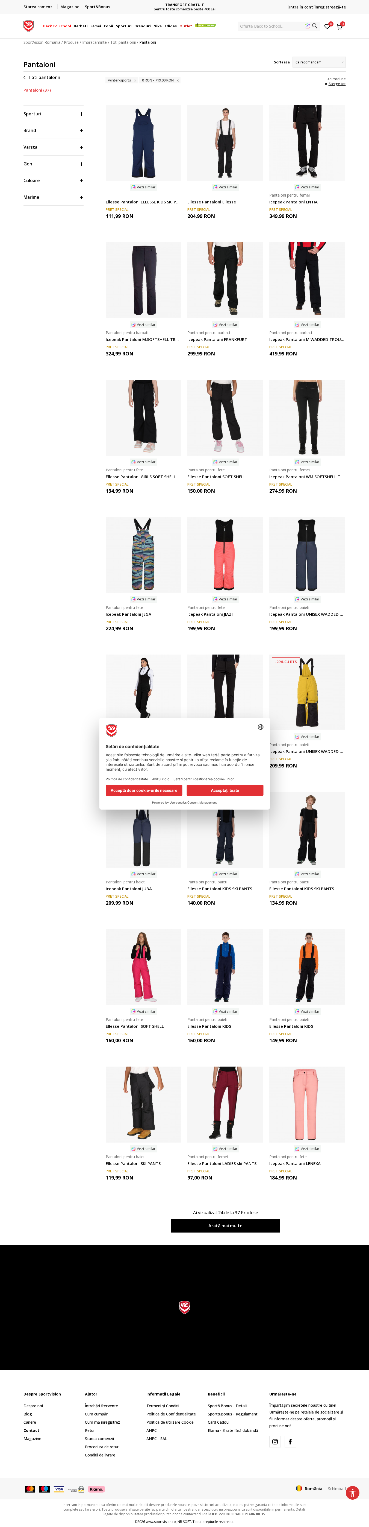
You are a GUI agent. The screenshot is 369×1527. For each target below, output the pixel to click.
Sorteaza (282, 62)
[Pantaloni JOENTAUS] (225, 693)
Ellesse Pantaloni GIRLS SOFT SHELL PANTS (144, 476)
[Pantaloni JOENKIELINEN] (144, 693)
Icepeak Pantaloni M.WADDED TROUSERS (307, 339)
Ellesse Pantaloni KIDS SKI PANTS (219, 888)
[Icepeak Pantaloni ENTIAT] (307, 143)
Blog (27, 1414)
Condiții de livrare (100, 1455)
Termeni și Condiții (162, 1405)
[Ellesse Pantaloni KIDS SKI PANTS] (225, 830)
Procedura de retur (102, 1446)
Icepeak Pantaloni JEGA (128, 614)
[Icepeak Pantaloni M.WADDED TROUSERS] (307, 280)
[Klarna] (96, 1489)
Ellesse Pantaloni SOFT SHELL (216, 476)
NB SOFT (184, 1521)
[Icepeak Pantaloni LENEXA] (307, 1105)
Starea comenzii (99, 1438)
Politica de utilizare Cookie (170, 1422)
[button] (71, 26)
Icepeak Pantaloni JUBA (129, 888)
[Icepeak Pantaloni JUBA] (144, 830)
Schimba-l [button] (337, 1488)
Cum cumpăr (96, 1414)
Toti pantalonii (123, 42)
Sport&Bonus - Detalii (227, 1405)
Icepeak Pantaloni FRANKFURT (217, 339)
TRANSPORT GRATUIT (184, 5)
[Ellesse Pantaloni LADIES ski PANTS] (225, 1105)
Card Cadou (218, 1422)
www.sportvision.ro (161, 1521)
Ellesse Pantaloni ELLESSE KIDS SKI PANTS (144, 202)
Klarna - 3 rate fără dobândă (233, 1430)
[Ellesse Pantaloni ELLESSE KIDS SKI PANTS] (144, 143)
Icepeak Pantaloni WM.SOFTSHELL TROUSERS (307, 476)
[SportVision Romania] (28, 25)
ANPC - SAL (156, 1438)
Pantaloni (37, 90)
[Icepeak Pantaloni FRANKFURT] (225, 280)
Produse (71, 42)
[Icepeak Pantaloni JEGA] (144, 555)
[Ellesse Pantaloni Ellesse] (225, 143)
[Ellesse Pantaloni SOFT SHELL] (225, 418)
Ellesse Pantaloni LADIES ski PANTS (221, 1163)
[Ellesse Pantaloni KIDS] (225, 967)
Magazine (32, 1438)
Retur (90, 1430)
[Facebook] (290, 1441)
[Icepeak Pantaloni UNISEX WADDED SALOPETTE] (307, 555)
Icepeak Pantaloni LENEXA (295, 1163)
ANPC (151, 1430)
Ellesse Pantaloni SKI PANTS (133, 1163)
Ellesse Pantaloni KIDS (209, 1026)
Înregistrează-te (330, 7)
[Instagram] (275, 1441)
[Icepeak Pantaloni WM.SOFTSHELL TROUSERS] (307, 418)
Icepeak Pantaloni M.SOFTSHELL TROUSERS (144, 339)
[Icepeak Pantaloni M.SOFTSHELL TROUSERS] (144, 280)
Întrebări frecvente (101, 1405)
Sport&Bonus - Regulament (233, 1414)
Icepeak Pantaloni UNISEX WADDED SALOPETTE (307, 614)
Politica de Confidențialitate (171, 1414)
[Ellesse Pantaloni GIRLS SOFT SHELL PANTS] (144, 418)
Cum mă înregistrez (102, 1422)
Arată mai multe (225, 1226)
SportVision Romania (41, 42)
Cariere (29, 1422)
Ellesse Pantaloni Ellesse (211, 202)
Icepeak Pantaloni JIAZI (210, 614)
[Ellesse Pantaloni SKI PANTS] (144, 1105)
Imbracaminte (94, 42)
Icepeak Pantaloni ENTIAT (294, 202)
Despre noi (33, 1405)
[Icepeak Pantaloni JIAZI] (225, 555)
